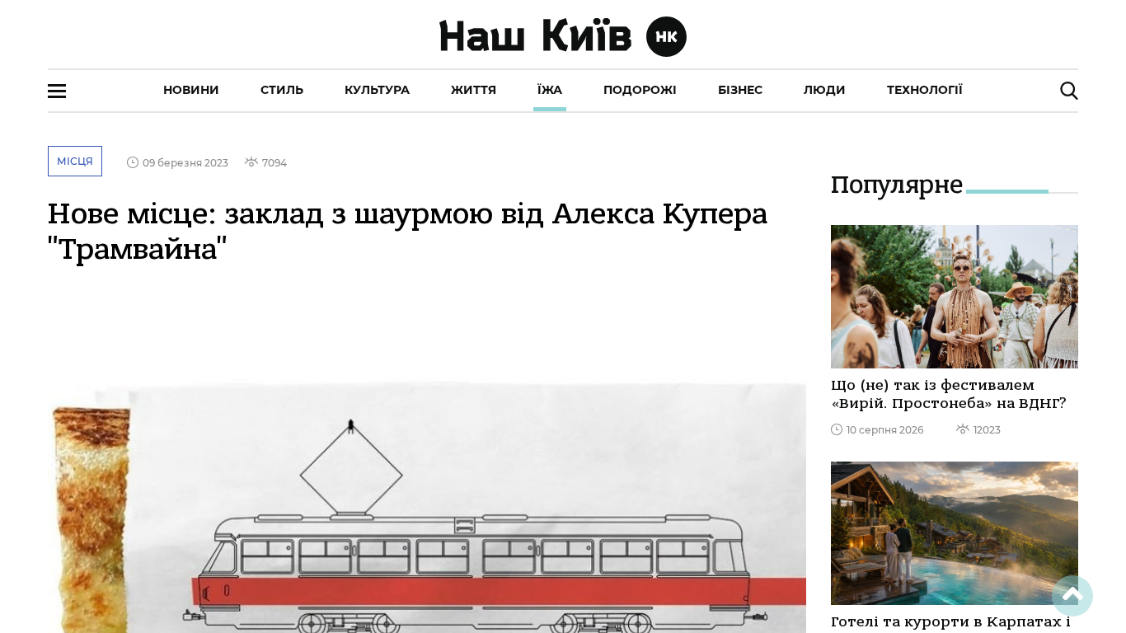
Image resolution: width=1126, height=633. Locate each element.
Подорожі (640, 89)
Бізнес (740, 89)
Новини (191, 89)
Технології (925, 89)
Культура (377, 89)
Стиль (281, 89)
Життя (473, 89)
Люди (825, 89)
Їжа (549, 89)
